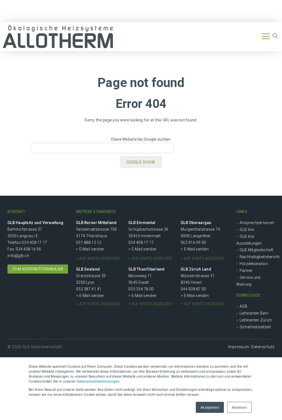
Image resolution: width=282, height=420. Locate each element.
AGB (244, 306)
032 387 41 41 (88, 289)
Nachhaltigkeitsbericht (260, 257)
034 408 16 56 (28, 249)
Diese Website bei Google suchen (140, 139)
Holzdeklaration (254, 263)
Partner (246, 270)
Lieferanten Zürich (256, 320)
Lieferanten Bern (254, 313)
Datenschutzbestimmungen (98, 381)
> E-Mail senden (90, 249)
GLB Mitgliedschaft (256, 250)
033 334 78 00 (141, 289)
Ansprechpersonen (257, 222)
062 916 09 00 (193, 242)
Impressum (239, 347)
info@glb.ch (18, 255)
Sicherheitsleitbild (255, 327)
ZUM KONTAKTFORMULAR (37, 269)
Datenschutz (263, 347)
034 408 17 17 (34, 242)
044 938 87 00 (193, 289)
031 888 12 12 (88, 242)
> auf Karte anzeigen (98, 258)
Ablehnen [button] (239, 407)
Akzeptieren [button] (209, 407)
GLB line (247, 229)
